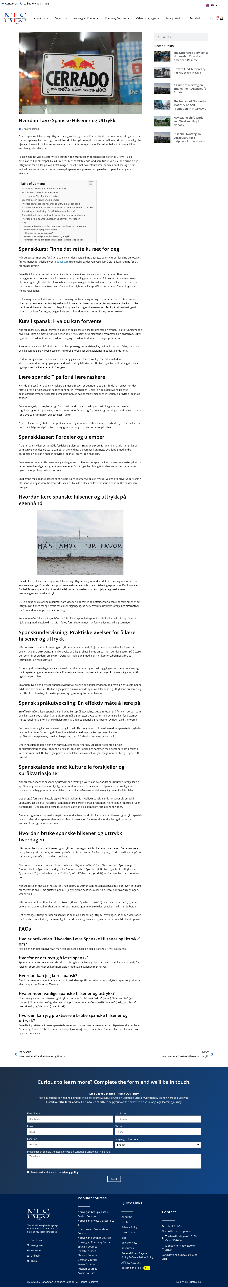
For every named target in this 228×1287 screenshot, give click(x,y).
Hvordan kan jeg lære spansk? (39, 232)
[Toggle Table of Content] (89, 184)
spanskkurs (62, 261)
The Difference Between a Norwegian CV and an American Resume (191, 56)
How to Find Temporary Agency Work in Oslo (189, 70)
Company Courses (115, 18)
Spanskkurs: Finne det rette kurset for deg (44, 188)
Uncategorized (30, 129)
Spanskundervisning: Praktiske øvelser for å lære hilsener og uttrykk (57, 207)
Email (30, 1126)
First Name (33, 1113)
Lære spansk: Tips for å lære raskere (41, 196)
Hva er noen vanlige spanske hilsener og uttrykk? (47, 236)
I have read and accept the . (54, 1172)
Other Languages (146, 18)
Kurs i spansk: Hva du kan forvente (40, 192)
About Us (39, 18)
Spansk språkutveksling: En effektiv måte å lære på (48, 211)
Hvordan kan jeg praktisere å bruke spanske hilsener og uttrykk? (54, 239)
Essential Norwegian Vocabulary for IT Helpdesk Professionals (189, 137)
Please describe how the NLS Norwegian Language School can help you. (69, 1151)
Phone (118, 1126)
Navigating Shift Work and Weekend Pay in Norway (188, 121)
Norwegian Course (84, 18)
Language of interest (127, 1139)
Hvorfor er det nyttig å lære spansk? (41, 229)
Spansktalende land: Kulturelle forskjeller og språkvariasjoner (54, 215)
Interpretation (174, 18)
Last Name (121, 1113)
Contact (59, 18)
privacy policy (69, 1172)
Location (32, 1139)
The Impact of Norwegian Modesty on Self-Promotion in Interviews (190, 104)
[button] (211, 18)
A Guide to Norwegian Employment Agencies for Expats (191, 88)
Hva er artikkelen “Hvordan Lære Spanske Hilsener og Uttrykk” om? (56, 226)
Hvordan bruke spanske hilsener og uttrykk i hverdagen (51, 218)
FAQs (24, 222)
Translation (196, 18)
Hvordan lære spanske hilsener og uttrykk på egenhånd (51, 203)
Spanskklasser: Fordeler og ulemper (40, 199)
